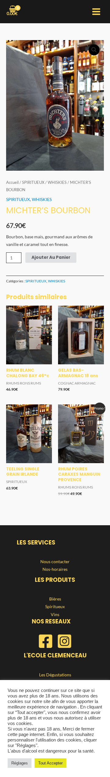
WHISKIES (57, 182)
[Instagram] (64, 641)
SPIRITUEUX (33, 182)
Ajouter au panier (50, 257)
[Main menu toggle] (96, 11)
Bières (55, 598)
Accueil (12, 182)
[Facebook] (45, 641)
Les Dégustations (55, 674)
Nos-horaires (55, 569)
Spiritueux (55, 606)
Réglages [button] (19, 763)
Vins (55, 614)
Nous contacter (55, 561)
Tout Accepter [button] (50, 763)
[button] (94, 49)
